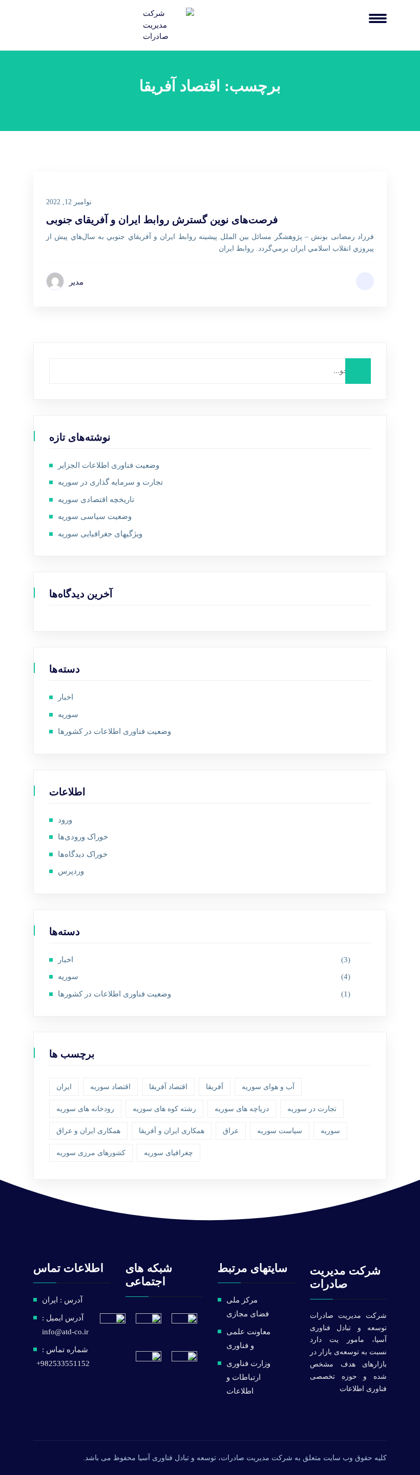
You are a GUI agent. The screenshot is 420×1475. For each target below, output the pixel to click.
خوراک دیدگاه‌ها (83, 854)
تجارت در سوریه (312, 1109)
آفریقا (214, 1087)
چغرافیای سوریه (168, 1153)
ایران (64, 1087)
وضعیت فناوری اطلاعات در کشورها (114, 731)
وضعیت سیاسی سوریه (95, 516)
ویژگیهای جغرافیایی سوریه (100, 534)
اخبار (65, 697)
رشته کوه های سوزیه (164, 1109)
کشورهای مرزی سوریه (90, 1153)
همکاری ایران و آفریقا (171, 1131)
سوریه (68, 714)
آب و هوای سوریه (268, 1087)
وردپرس (71, 871)
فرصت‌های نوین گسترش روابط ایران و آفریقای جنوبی (162, 219)
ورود (65, 820)
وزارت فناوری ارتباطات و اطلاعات (248, 1377)
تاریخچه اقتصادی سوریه (96, 499)
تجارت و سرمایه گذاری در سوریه (110, 482)
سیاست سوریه (279, 1131)
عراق (231, 1131)
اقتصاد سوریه (110, 1087)
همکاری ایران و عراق (88, 1131)
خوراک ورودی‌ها (83, 837)
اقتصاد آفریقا (168, 1087)
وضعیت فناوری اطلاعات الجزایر (108, 465)
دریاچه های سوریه (242, 1109)
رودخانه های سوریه (85, 1109)
